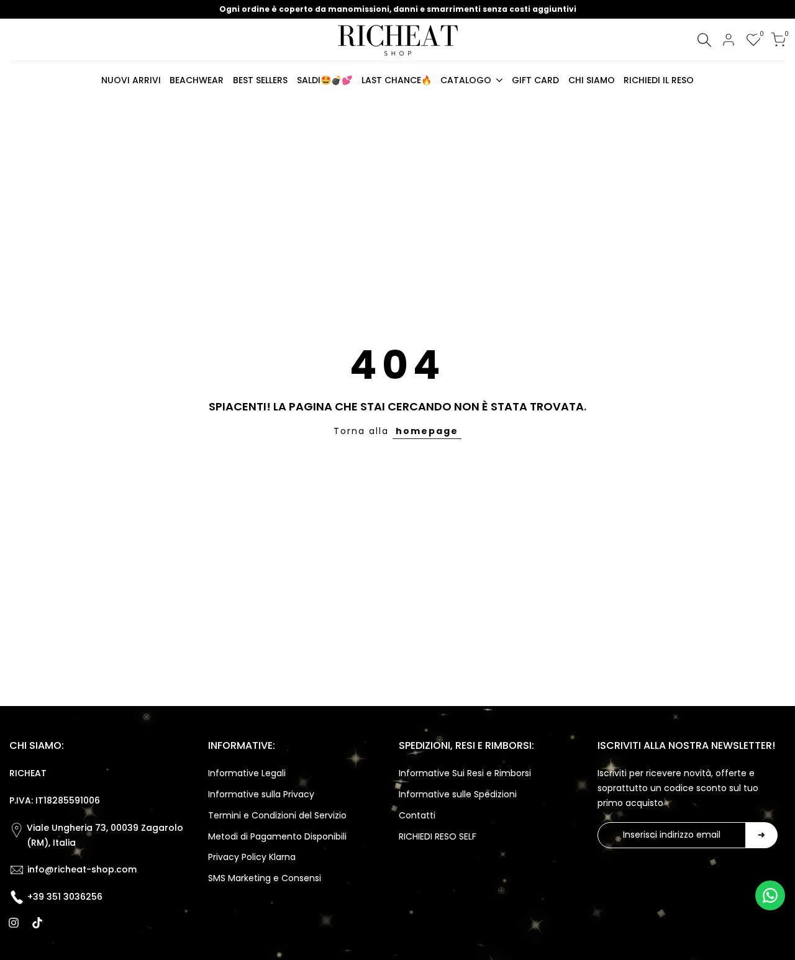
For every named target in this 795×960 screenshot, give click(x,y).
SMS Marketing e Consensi (264, 878)
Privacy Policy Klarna (252, 857)
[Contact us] (770, 895)
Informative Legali (247, 773)
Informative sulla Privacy (261, 794)
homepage (427, 431)
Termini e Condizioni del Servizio (277, 815)
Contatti (417, 815)
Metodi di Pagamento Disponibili (277, 836)
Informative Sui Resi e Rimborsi (465, 773)
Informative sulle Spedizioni (458, 794)
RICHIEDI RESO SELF (437, 836)
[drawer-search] (704, 40)
